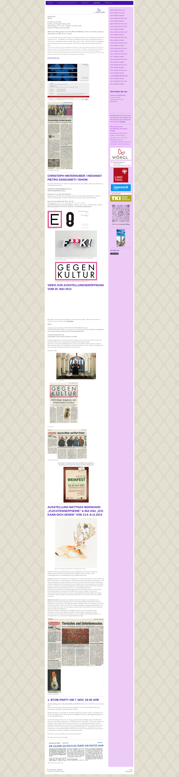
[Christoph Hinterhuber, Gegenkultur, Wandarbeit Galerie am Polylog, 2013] (76, 271)
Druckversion (52, 769)
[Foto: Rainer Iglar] (76, 366)
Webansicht (128, 771)
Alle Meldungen (114, 250)
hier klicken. (70, 321)
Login (130, 769)
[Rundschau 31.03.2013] (75, 655)
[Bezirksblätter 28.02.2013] (60, 135)
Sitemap (60, 769)
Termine (122, 121)
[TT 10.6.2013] (63, 404)
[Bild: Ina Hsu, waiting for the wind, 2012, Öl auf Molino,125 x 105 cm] (76, 543)
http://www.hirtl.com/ (53, 58)
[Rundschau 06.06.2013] (67, 444)
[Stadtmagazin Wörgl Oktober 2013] (76, 751)
